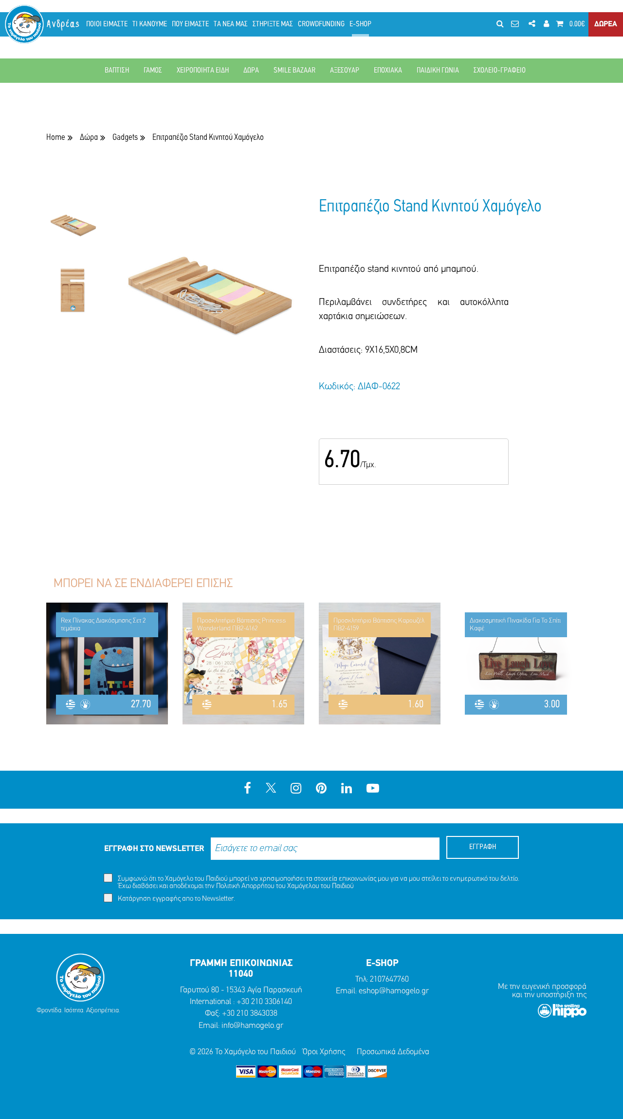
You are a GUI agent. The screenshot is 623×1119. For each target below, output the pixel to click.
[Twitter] (270, 789)
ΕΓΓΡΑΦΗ (482, 847)
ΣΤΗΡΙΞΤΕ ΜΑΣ (273, 24)
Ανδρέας (63, 24)
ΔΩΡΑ (251, 71)
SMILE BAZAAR (294, 71)
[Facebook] (247, 789)
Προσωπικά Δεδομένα (393, 1052)
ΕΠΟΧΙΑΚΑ (388, 71)
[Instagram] (296, 789)
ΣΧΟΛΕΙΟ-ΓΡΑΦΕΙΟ (500, 71)
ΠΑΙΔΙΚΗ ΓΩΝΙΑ (438, 71)
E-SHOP (360, 24)
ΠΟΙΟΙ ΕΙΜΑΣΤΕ (107, 24)
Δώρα (89, 137)
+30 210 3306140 (264, 1002)
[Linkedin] (346, 789)
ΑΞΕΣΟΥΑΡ (344, 71)
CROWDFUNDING (321, 24)
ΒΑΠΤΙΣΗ (117, 71)
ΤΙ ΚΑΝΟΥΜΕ (149, 24)
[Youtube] (372, 789)
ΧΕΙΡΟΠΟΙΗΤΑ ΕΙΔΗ (203, 71)
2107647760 (389, 979)
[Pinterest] (321, 789)
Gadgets (125, 137)
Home (55, 137)
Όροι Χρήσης (324, 1052)
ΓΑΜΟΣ (153, 71)
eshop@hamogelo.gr (394, 991)
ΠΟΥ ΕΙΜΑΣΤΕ (190, 24)
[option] (73, 231)
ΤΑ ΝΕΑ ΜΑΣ (231, 24)
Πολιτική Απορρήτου (245, 886)
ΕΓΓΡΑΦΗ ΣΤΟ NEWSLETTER (154, 849)
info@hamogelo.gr (252, 1026)
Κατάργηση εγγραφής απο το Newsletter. (175, 899)
